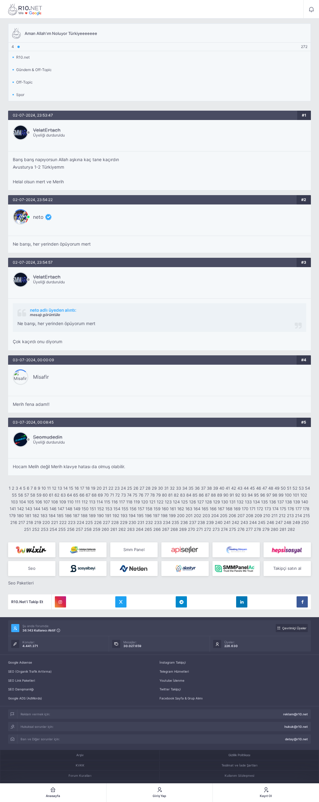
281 (282, 529)
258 (88, 529)
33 (178, 488)
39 (215, 488)
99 (281, 494)
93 (243, 494)
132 (240, 501)
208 (249, 515)
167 (221, 508)
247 (279, 522)
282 (291, 529)
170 (245, 508)
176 (291, 508)
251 (27, 529)
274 (224, 529)
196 (148, 515)
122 (160, 501)
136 (272, 501)
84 (188, 494)
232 (149, 522)
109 (62, 501)
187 (76, 515)
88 (213, 494)
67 (88, 494)
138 (288, 501)
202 (197, 515)
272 (207, 529)
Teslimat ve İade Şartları (239, 765)
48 (270, 488)
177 (298, 508)
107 (46, 501)
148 (68, 508)
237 (192, 522)
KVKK (80, 765)
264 (139, 529)
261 (113, 529)
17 (82, 488)
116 (115, 501)
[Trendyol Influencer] (31, 549)
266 (157, 529)
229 (123, 522)
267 (165, 529)
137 (280, 501)
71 (112, 494)
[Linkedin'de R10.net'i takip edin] (241, 602)
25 (129, 488)
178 (306, 508)
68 (94, 494)
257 (79, 529)
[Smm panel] (236, 568)
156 (133, 508)
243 (244, 522)
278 (257, 529)
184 (52, 515)
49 (276, 488)
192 (115, 515)
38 (209, 488)
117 (122, 501)
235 (175, 522)
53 (301, 488)
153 (108, 508)
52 (295, 488)
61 (51, 494)
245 (261, 522)
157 (141, 508)
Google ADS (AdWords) (25, 698)
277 (249, 529)
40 (221, 488)
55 (14, 494)
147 (61, 508)
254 (53, 529)
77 (147, 494)
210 (266, 515)
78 (152, 494)
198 (164, 515)
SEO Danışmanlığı (21, 689)
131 (232, 501)
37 (203, 488)
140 (304, 501)
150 (85, 508)
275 (232, 529)
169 (237, 508)
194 (132, 515)
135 (264, 501)
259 (96, 529)
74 (129, 494)
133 (248, 501)
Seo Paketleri (21, 582)
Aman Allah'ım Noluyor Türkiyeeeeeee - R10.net (25, 9)
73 (123, 494)
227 (106, 522)
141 (13, 508)
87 (207, 494)
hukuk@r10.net (296, 726)
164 (196, 508)
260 (105, 529)
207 (241, 515)
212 (282, 515)
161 (173, 508)
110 (70, 501)
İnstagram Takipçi (173, 662)
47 (264, 488)
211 (274, 515)
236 (184, 522)
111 (77, 501)
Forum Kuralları (80, 775)
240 (218, 522)
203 (206, 515)
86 (201, 494)
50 (283, 488)
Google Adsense (20, 662)
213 (290, 515)
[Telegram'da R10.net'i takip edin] (181, 602)
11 (49, 488)
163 (188, 508)
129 (216, 501)
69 (100, 494)
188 (84, 515)
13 (60, 488)
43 (239, 488)
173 (267, 508)
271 (199, 529)
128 (208, 501)
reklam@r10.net (295, 714)
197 (156, 515)
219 (37, 522)
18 (87, 488)
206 (232, 515)
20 (99, 488)
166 (213, 508)
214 (298, 515)
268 (174, 529)
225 (89, 522)
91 (232, 494)
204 (215, 515)
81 (170, 494)
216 (13, 522)
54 (307, 488)
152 (100, 508)
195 (140, 515)
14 (65, 488)
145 (44, 508)
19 (93, 488)
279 (265, 529)
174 (275, 508)
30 (160, 488)
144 (36, 508)
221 (54, 522)
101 (296, 494)
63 (63, 494)
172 (260, 508)
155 (124, 508)
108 (54, 501)
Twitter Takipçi (170, 689)
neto (38, 217)
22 (110, 488)
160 (165, 508)
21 (105, 488)
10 (43, 488)
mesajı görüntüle (45, 314)
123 (168, 501)
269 (183, 529)
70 (106, 494)
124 (176, 501)
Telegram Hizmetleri (174, 671)
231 (140, 522)
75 (135, 494)
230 (132, 522)
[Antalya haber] (83, 549)
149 (77, 508)
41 (228, 488)
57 (26, 494)
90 (225, 494)
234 (166, 522)
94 (250, 494)
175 (283, 508)
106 (38, 501)
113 (92, 501)
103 (14, 501)
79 (158, 494)
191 (108, 515)
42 (233, 488)
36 (197, 488)
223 (71, 522)
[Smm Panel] (185, 549)
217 (21, 522)
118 (129, 501)
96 (262, 494)
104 (22, 501)
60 (45, 494)
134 (256, 501)
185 (60, 515)
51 (289, 488)
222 (63, 522)
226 (98, 522)
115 (107, 501)
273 (216, 529)
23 (117, 488)
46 (258, 488)
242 (235, 522)
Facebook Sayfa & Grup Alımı (181, 698)
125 (184, 501)
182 (35, 515)
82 (176, 494)
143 (28, 508)
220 (46, 522)
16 (76, 488)
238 (201, 522)
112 (85, 501)
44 (246, 488)
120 (144, 501)
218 (29, 522)
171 (252, 508)
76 (141, 494)
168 (229, 508)
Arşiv (80, 755)
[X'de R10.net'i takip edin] (120, 602)
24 (123, 488)
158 (148, 508)
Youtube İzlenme (172, 680)
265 (148, 529)
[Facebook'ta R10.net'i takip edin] (302, 602)
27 (142, 488)
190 (100, 515)
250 (305, 522)
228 (115, 522)
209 (258, 515)
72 (117, 494)
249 (296, 522)
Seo (32, 568)
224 (80, 522)
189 (92, 515)
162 (180, 508)
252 (36, 529)
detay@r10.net (296, 739)
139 (296, 501)
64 (69, 494)
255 (62, 529)
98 (274, 494)
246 (270, 522)
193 (124, 515)
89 (219, 494)
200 (180, 515)
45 (252, 488)
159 (157, 508)
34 (184, 488)
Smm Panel (134, 549)
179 (12, 515)
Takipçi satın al (287, 568)
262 (122, 529)
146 (53, 508)
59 (38, 494)
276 (241, 529)
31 (166, 488)
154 (116, 508)
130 (224, 501)
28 (147, 488)
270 (191, 529)
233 (158, 522)
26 (135, 488)
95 (256, 494)
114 (100, 501)
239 (210, 522)
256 (70, 529)
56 (20, 494)
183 (43, 515)
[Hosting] (236, 549)
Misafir (41, 376)
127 (200, 501)
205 (223, 515)
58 (32, 494)
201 (189, 515)
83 (182, 494)
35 (190, 488)
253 (44, 529)
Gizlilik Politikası (239, 755)
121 (152, 501)
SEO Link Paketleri (21, 680)
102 (303, 494)
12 (54, 488)
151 (93, 508)
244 (253, 522)
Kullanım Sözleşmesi (239, 775)
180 (20, 515)
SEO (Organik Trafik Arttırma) (30, 671)
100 (288, 494)
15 (71, 488)
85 (195, 494)
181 (28, 515)
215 (306, 515)
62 (57, 494)
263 (131, 529)
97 (268, 494)
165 (205, 508)
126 (192, 501)
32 (172, 488)
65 (75, 494)
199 (172, 515)
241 (227, 522)
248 (287, 522)
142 (20, 508)
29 (154, 488)
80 (164, 494)
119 (137, 501)
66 (81, 494)
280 (274, 529)
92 (237, 494)
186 (68, 515)
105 (30, 501)
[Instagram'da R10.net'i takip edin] (60, 602)
